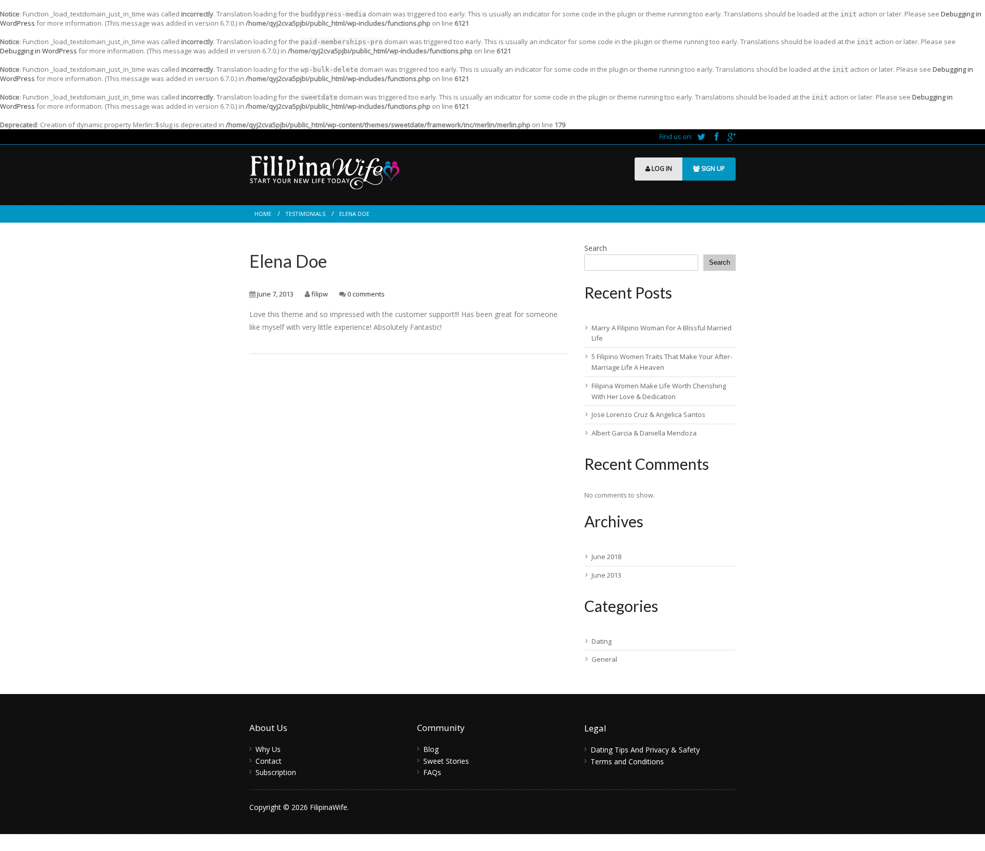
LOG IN (661, 168)
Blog (431, 749)
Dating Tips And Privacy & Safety (645, 750)
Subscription (275, 772)
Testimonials (305, 213)
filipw (319, 294)
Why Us (268, 749)
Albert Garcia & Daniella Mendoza (644, 433)
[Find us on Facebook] (717, 136)
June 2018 (606, 556)
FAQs (432, 772)
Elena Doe (288, 260)
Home (262, 213)
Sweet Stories (446, 761)
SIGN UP (712, 168)
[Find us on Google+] (731, 136)
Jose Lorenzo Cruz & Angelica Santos (648, 414)
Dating (602, 641)
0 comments (366, 294)
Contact (268, 761)
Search (595, 248)
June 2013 (606, 575)
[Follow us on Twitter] (702, 136)
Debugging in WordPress (38, 50)
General (604, 659)
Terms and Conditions (627, 761)
